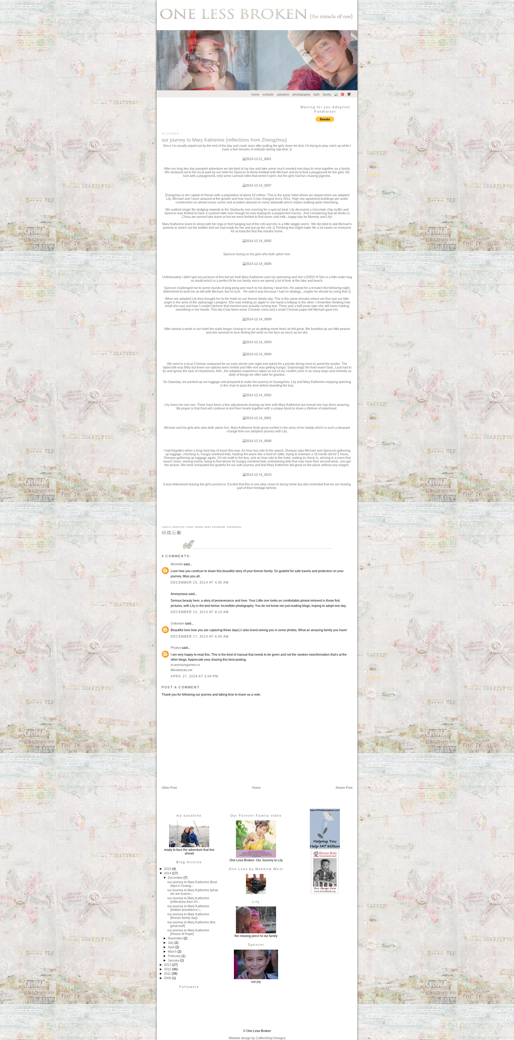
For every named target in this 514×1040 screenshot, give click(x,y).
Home (256, 787)
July (171, 942)
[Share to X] (174, 533)
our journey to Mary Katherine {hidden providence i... (188, 907)
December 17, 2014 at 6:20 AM (200, 636)
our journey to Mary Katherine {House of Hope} (188, 932)
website (268, 94)
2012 (168, 969)
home (255, 94)
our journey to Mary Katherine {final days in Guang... (192, 883)
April (171, 947)
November (176, 938)
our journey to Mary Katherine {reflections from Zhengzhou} (224, 140)
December (176, 877)
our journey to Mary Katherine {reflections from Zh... (188, 899)
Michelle (177, 564)
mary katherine (215, 527)
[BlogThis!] (169, 533)
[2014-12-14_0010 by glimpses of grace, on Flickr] (257, 474)
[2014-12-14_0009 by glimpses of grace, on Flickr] (257, 319)
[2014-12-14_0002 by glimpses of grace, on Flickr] (257, 395)
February (175, 956)
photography (301, 94)
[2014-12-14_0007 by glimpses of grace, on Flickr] (257, 185)
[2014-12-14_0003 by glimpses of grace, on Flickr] (257, 342)
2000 (168, 978)
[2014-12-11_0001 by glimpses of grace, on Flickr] (257, 159)
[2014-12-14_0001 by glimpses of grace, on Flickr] (257, 418)
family (327, 94)
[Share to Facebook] (179, 533)
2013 (168, 965)
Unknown (177, 623)
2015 (168, 869)
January (174, 960)
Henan (199, 527)
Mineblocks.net (181, 670)
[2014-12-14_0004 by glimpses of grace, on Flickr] (257, 354)
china (189, 527)
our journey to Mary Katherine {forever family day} (188, 916)
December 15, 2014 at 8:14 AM (200, 612)
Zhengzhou (234, 527)
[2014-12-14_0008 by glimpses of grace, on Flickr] (257, 441)
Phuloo (176, 647)
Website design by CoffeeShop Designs (257, 1038)
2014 (168, 873)
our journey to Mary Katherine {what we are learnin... (192, 891)
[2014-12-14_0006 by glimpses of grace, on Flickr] (257, 263)
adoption (283, 94)
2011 (168, 973)
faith (317, 94)
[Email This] (164, 533)
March (172, 951)
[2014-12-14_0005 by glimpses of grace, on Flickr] (257, 241)
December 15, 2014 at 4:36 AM (200, 582)
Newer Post (344, 787)
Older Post (169, 787)
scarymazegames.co (185, 664)
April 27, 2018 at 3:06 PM (194, 676)
